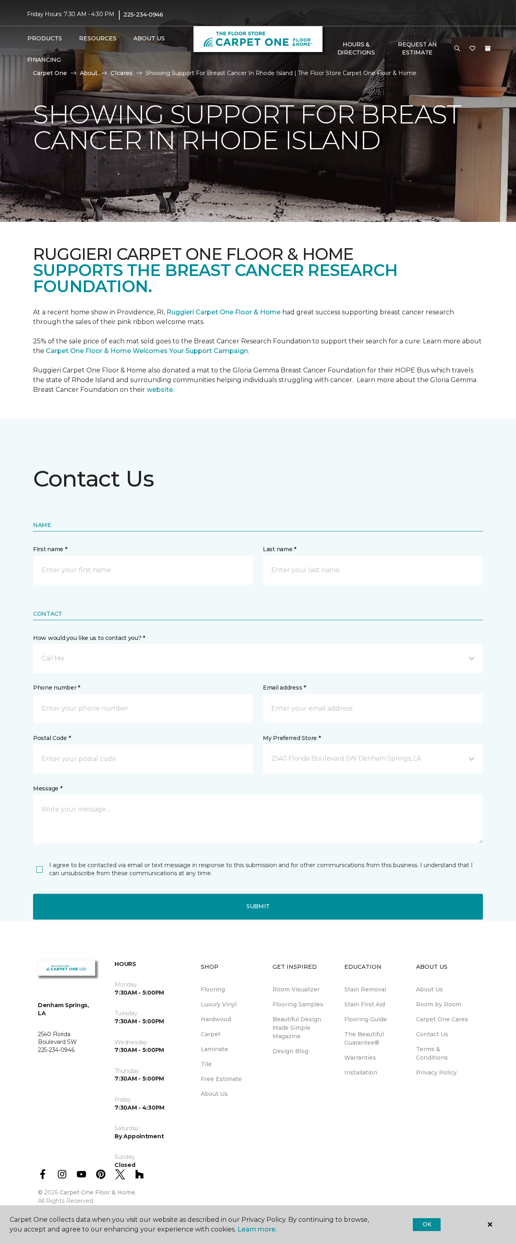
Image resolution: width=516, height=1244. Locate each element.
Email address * (284, 687)
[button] (457, 49)
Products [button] (44, 38)
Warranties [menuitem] (360, 1057)
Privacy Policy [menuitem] (436, 1072)
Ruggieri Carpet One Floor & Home (223, 312)
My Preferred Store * (291, 738)
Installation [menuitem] (360, 1072)
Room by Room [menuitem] (438, 1004)
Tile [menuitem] (206, 1064)
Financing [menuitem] (43, 59)
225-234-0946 (143, 14)
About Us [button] (149, 38)
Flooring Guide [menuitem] (365, 1019)
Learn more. (257, 1229)
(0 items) (488, 48)
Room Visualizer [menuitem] (296, 989)
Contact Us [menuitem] (432, 1034)
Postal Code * (52, 738)
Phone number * (56, 687)
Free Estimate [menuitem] (221, 1079)
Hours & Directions (356, 48)
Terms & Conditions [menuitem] (432, 1053)
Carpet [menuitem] (211, 1034)
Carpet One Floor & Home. (98, 1192)
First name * (50, 549)
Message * (47, 788)
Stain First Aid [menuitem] (364, 1004)
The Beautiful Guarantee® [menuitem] (364, 1038)
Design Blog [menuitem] (290, 1051)
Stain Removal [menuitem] (365, 989)
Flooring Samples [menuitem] (298, 1004)
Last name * (279, 549)
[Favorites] (472, 49)
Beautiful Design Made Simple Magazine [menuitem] (297, 1028)
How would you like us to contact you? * (89, 638)
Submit (258, 906)
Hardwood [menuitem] (216, 1019)
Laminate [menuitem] (214, 1049)
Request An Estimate (417, 48)
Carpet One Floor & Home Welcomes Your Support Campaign (147, 351)
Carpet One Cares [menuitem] (442, 1019)
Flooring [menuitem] (213, 989)
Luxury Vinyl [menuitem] (219, 1004)
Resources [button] (98, 38)
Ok (426, 1224)
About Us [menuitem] (214, 1094)
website (160, 389)
